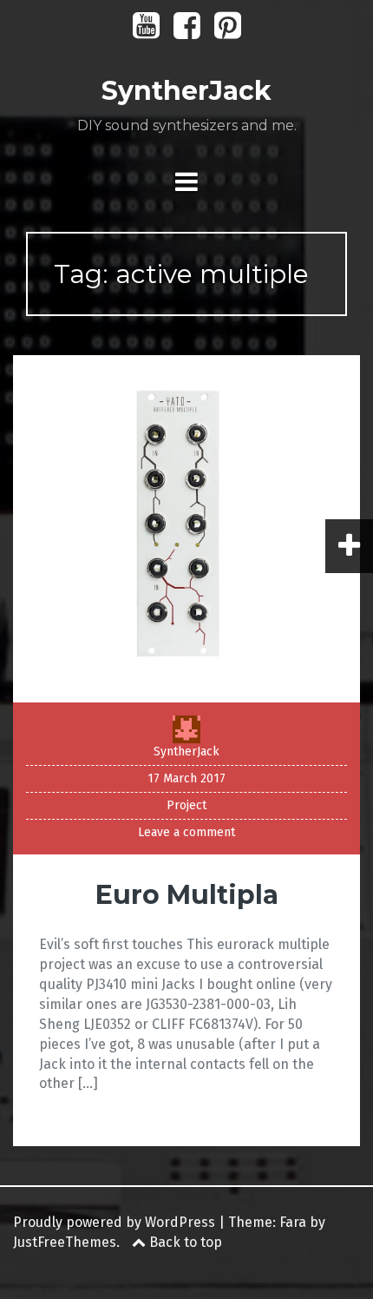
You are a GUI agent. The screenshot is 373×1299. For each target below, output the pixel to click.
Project (186, 805)
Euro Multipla (186, 895)
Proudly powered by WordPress (114, 1222)
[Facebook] (186, 31)
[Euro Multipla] (186, 528)
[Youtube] (146, 31)
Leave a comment (186, 832)
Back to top (184, 1242)
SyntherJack (186, 91)
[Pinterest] (227, 31)
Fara (292, 1222)
